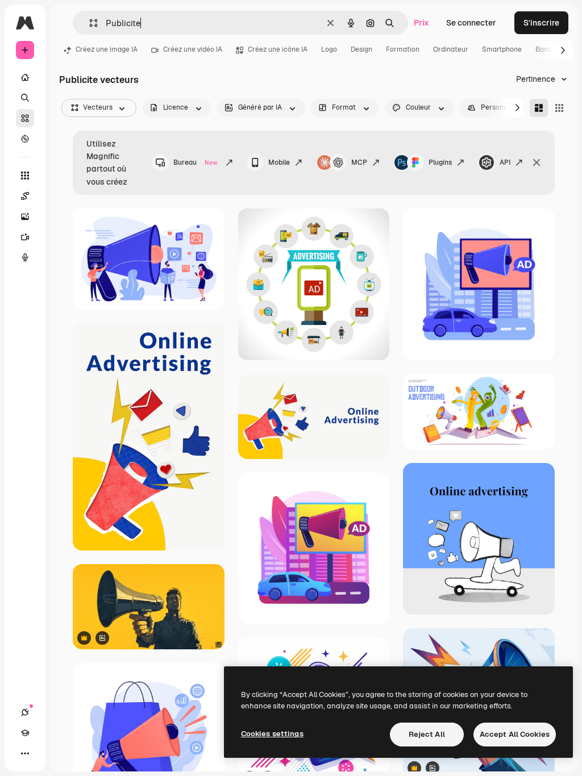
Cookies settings (272, 734)
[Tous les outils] (25, 175)
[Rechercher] (25, 98)
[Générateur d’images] (25, 216)
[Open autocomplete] (89, 23)
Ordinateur (450, 49)
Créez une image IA (107, 49)
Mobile (279, 162)
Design (361, 49)
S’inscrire (541, 23)
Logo (329, 49)
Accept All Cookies (515, 734)
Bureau (195, 162)
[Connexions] (25, 712)
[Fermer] (536, 162)
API (505, 162)
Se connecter (471, 23)
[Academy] (25, 733)
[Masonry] (539, 108)
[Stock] (25, 118)
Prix (421, 23)
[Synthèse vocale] (25, 257)
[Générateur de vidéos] (25, 237)
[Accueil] (25, 77)
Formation (402, 49)
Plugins (440, 162)
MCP (359, 162)
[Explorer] (25, 139)
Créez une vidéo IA (192, 49)
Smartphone (502, 49)
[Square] (559, 108)
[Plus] (25, 753)
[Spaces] (25, 196)
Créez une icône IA (277, 49)
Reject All (427, 734)
